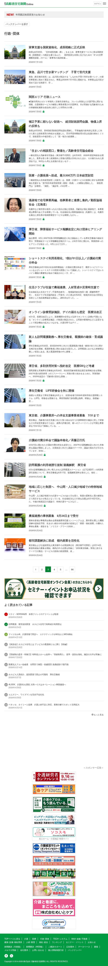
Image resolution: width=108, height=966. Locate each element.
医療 (34, 938)
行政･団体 (44, 938)
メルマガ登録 (10, 950)
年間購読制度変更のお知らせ (30, 14)
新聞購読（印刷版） (13, 946)
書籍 (96, 946)
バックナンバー (75, 950)
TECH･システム (60, 938)
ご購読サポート (55, 946)
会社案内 (24, 950)
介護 (26, 938)
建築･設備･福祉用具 (13, 942)
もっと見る (99, 714)
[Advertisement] (54, 745)
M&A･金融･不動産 (79, 938)
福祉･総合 (43, 942)
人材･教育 (30, 942)
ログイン (97, 3)
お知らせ (92, 942)
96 (72, 569)
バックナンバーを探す (17, 24)
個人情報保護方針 (56, 950)
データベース (84, 946)
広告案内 (70, 946)
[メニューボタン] (104, 3)
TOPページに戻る (12, 938)
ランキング (57, 942)
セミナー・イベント (75, 942)
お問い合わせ (38, 950)
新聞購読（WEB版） (35, 946)
